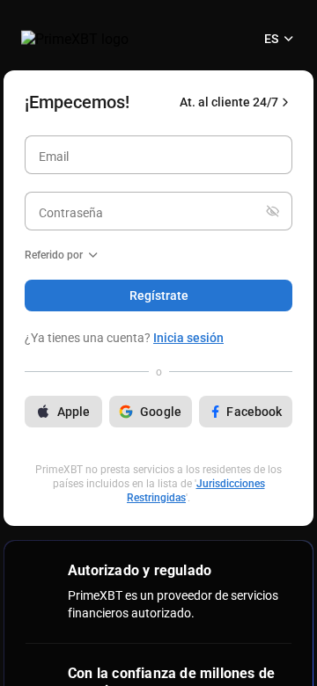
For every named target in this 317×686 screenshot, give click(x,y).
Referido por (54, 255)
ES (271, 39)
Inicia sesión (188, 338)
